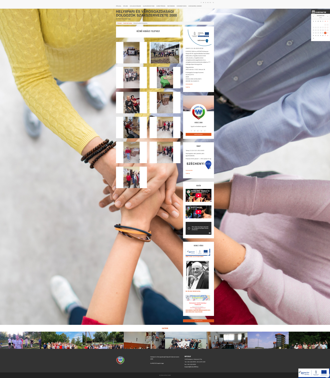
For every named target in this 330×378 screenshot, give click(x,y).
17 (313, 32)
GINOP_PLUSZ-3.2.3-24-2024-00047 (195, 256)
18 (315, 32)
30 (327, 35)
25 (315, 35)
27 (320, 35)
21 (322, 32)
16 (327, 30)
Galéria (188, 87)
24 (313, 35)
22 (325, 32)
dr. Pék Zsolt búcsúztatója (193, 291)
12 (318, 30)
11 (315, 30)
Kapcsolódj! (198, 134)
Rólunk (125, 6)
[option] (20, 340)
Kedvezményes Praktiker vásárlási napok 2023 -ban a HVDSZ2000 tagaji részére (198, 311)
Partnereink (171, 6)
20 (320, 32)
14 (322, 30)
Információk (189, 84)
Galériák (165, 328)
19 (318, 32)
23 (327, 32)
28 (322, 35)
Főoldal (118, 6)
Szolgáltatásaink (135, 6)
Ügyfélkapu (198, 320)
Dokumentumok (181, 6)
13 (320, 30)
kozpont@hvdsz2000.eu (191, 367)
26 (318, 35)
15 (325, 30)
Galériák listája (127, 23)
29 (325, 35)
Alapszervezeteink (148, 6)
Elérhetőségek (160, 6)
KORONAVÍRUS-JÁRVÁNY (195, 6)
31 (313, 38)
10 (313, 30)
